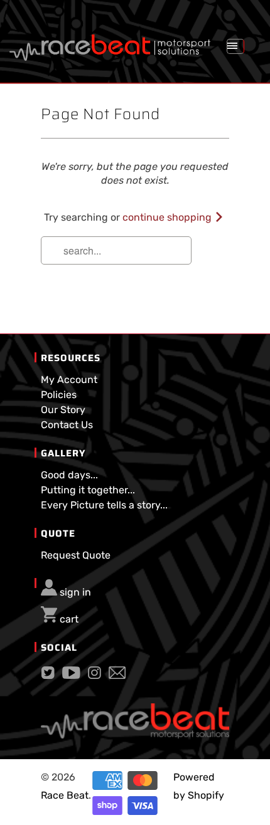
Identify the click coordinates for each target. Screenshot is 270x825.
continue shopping (168, 217)
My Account (69, 380)
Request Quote (76, 555)
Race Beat (65, 795)
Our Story (63, 410)
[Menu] (235, 46)
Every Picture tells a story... (104, 505)
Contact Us (67, 425)
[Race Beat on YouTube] (71, 675)
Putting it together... (88, 490)
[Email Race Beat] (117, 675)
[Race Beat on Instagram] (94, 675)
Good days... (69, 475)
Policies (59, 395)
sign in (75, 592)
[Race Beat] (109, 42)
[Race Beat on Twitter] (48, 675)
